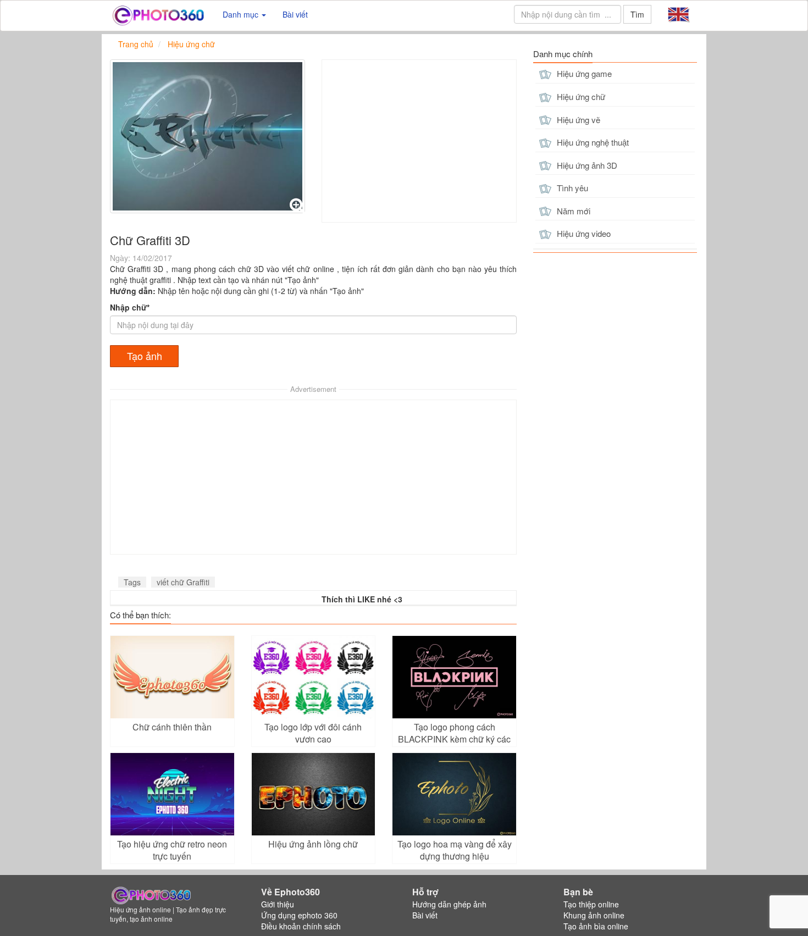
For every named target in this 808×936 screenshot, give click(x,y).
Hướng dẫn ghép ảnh (449, 904)
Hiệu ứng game (583, 73)
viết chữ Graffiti (183, 582)
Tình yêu (571, 187)
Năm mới (572, 211)
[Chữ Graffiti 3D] (207, 136)
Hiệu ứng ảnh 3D (586, 165)
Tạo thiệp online (591, 904)
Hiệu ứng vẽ (577, 119)
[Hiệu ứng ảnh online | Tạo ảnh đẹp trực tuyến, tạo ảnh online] (158, 14)
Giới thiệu (277, 904)
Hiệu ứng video (583, 233)
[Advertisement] (419, 141)
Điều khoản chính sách (301, 926)
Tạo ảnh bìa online (595, 926)
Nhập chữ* (130, 307)
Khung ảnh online (593, 915)
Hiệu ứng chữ (580, 96)
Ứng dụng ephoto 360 (299, 915)
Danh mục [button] (242, 14)
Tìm (637, 14)
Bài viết (295, 14)
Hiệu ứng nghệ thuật (592, 142)
